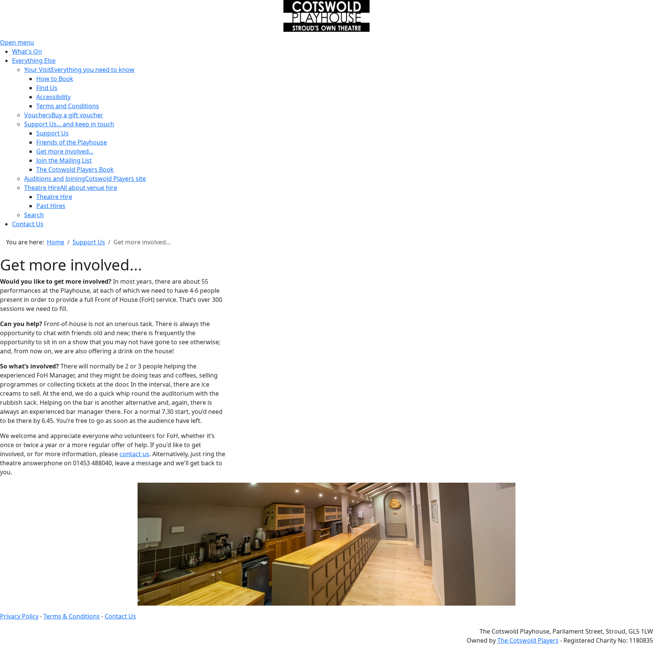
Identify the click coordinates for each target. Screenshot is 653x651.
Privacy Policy (19, 616)
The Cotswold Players (528, 640)
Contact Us (120, 616)
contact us (134, 454)
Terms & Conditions (71, 616)
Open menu (17, 42)
